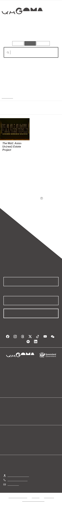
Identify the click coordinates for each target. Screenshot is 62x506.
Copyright (49, 496)
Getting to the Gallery (18, 475)
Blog (34, 410)
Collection (22, 21)
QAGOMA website (12, 414)
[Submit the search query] (5, 52)
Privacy (35, 496)
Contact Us (12, 484)
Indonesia (7, 97)
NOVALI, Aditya (10, 154)
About (35, 414)
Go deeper (49, 32)
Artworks (11, 32)
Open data (8, 410)
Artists (29, 32)
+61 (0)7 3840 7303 (17, 479)
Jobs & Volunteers (18, 496)
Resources (43, 43)
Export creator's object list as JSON (21, 198)
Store (6, 417)
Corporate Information (33, 500)
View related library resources (19, 182)
